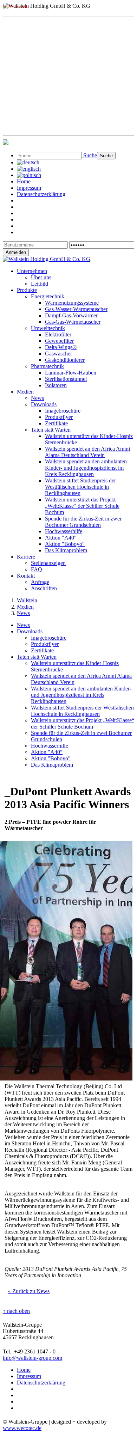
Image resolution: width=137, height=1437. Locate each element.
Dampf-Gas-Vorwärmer (71, 315)
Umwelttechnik (48, 328)
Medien (25, 392)
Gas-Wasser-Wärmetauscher (76, 309)
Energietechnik (47, 296)
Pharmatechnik (47, 366)
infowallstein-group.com (32, 1358)
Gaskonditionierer (65, 360)
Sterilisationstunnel (66, 379)
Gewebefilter (59, 341)
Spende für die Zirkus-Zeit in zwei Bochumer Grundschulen (83, 522)
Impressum (29, 188)
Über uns (41, 277)
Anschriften (44, 588)
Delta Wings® (61, 347)
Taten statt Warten (51, 430)
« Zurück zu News (29, 1291)
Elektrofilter (58, 334)
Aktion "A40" (61, 538)
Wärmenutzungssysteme (72, 303)
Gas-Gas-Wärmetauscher (72, 322)
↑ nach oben (16, 1311)
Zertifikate (56, 423)
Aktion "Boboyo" (65, 544)
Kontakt (26, 576)
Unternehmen (32, 271)
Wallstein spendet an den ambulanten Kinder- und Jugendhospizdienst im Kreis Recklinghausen (86, 467)
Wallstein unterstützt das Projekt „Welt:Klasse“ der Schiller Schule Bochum (82, 506)
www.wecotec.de (22, 1428)
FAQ (36, 569)
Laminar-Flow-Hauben (70, 373)
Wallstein (27, 600)
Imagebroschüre (62, 411)
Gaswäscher (58, 354)
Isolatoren (56, 385)
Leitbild (39, 284)
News (37, 398)
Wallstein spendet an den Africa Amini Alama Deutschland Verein (87, 452)
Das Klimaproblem (66, 550)
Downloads (44, 404)
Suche (89, 155)
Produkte (27, 290)
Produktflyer (59, 417)
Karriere (26, 557)
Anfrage (40, 582)
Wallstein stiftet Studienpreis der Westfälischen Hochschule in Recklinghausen (80, 486)
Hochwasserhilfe (63, 531)
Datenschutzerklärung (41, 194)
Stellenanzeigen (48, 563)
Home (24, 181)
